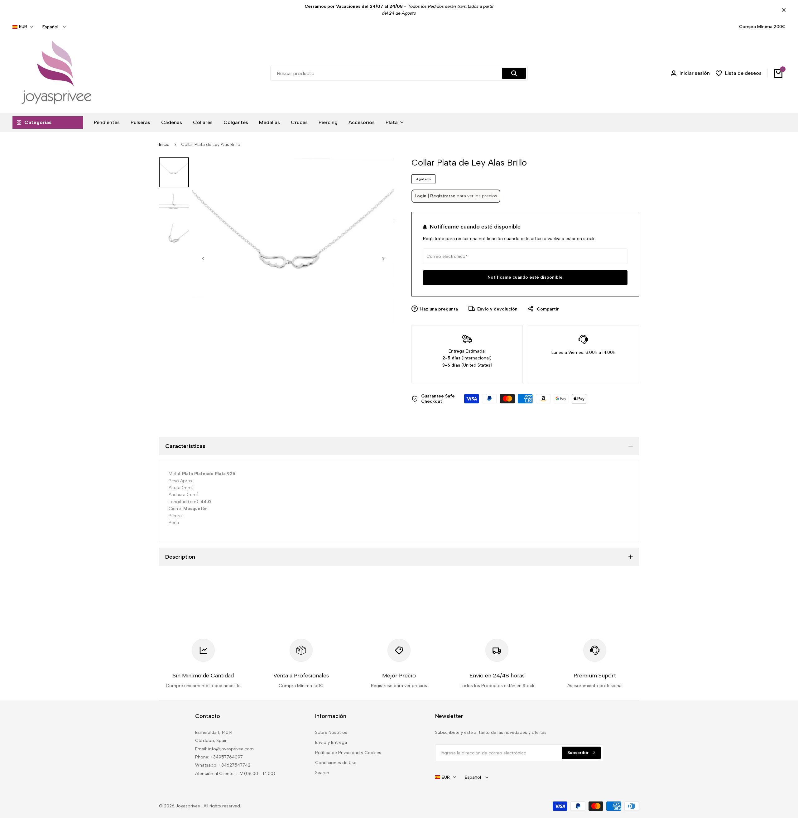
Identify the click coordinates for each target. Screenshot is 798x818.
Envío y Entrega (331, 742)
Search (322, 772)
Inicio (164, 144)
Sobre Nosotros (331, 732)
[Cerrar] (782, 10)
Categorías (37, 122)
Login (420, 196)
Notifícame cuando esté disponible (525, 277)
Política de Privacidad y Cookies (348, 752)
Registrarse (442, 196)
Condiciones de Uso (336, 762)
